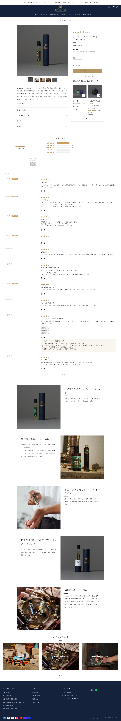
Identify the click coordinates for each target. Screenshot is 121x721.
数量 (74, 58)
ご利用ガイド (7, 692)
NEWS (76, 14)
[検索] (117, 7)
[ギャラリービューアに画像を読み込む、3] (42, 79)
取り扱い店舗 (86, 14)
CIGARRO (76, 28)
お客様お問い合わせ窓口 (10, 699)
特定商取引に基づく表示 (10, 709)
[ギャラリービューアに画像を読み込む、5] (54, 79)
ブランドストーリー (66, 14)
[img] (45, 180)
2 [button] (59, 374)
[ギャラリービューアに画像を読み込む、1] (30, 79)
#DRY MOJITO (77, 45)
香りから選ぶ (53, 14)
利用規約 (35, 699)
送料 (78, 51)
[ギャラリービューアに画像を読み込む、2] (36, 79)
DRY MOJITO (53, 20)
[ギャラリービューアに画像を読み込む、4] (48, 79)
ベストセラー (33, 14)
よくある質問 (7, 696)
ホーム (45, 20)
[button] (77, 32)
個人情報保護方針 (8, 705)
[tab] (86, 118)
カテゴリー (42, 14)
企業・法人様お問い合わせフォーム (13, 702)
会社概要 (35, 692)
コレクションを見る (21, 663)
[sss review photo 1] (45, 330)
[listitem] (34, 2)
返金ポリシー (36, 702)
